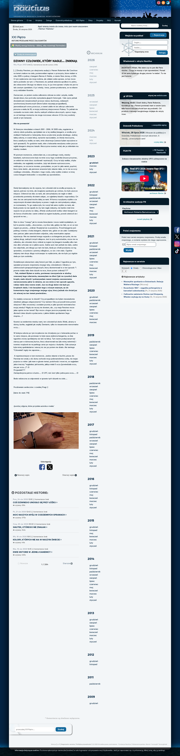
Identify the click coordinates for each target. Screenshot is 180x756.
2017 (91, 425)
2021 (91, 236)
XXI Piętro (80, 20)
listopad (93, 195)
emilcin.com (162, 95)
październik (94, 198)
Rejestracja (159, 35)
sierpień (93, 204)
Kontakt (118, 20)
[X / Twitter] (50, 467)
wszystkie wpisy (160, 125)
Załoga (49, 20)
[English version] (158, 2)
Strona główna (17, 20)
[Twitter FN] (177, 237)
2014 (91, 559)
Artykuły (38, 20)
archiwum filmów (157, 193)
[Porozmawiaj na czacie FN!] (168, 2)
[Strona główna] (41, 17)
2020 (91, 290)
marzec (93, 166)
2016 (91, 479)
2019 (91, 335)
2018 (91, 377)
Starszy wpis (68, 475)
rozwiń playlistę (143, 219)
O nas (29, 20)
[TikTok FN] (177, 251)
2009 (91, 697)
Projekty (99, 20)
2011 (91, 677)
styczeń (93, 172)
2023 (91, 156)
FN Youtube (159, 150)
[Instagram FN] (177, 244)
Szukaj (165, 26)
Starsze (66, 563)
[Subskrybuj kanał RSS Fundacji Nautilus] (163, 2)
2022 (91, 185)
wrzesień (93, 201)
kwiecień (93, 214)
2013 (91, 613)
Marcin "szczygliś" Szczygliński (156, 744)
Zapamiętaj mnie (142, 52)
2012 (91, 654)
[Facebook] (42, 467)
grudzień (93, 191)
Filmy (90, 20)
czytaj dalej (159, 142)
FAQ (109, 20)
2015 (91, 520)
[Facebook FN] (177, 230)
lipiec (92, 207)
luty (91, 169)
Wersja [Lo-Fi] (56, 744)
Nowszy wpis (23, 475)
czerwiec (93, 262)
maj (91, 210)
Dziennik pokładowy (64, 20)
